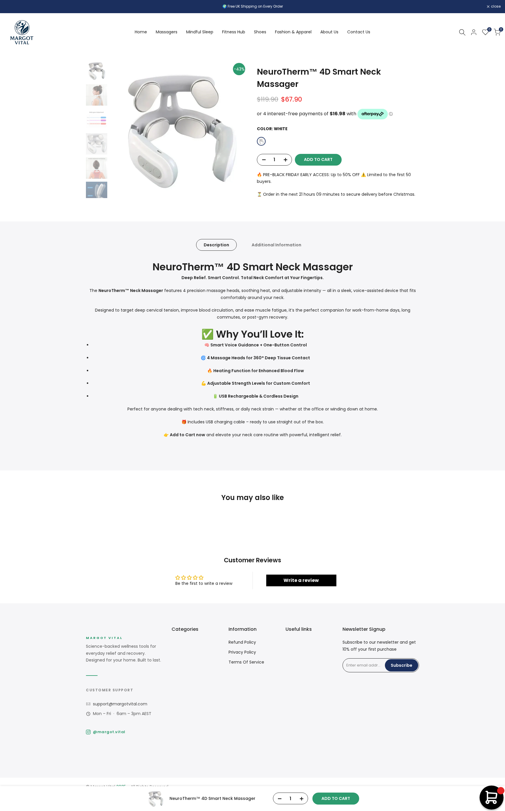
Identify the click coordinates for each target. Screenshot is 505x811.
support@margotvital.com (120, 704)
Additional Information (276, 245)
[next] (236, 129)
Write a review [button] (301, 580)
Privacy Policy (242, 652)
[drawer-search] (462, 32)
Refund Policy (242, 642)
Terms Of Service (246, 662)
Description (216, 245)
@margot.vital (109, 732)
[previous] (122, 129)
